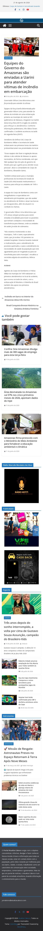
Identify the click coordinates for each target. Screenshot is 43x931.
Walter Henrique (27, 766)
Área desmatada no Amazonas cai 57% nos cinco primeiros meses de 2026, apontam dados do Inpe (21, 396)
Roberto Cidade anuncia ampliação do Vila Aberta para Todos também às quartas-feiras (28, 664)
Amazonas (8, 58)
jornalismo (25, 96)
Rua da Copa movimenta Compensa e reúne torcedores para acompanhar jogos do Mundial (28, 683)
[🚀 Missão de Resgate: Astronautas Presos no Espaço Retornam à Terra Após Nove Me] (21, 730)
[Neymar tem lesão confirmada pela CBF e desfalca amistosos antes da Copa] (9, 702)
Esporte (7, 618)
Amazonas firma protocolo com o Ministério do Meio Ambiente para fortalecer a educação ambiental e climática (21, 442)
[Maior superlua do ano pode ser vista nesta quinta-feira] (9, 821)
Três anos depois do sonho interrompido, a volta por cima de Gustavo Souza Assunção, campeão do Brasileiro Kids (21, 631)
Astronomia (9, 744)
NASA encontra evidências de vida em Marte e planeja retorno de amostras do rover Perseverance (29, 788)
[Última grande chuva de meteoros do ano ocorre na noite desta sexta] (9, 806)
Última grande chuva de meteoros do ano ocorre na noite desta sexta (29, 804)
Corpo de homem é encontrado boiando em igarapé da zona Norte (25, 7)
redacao (24, 644)
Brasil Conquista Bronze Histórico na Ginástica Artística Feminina (22, 307)
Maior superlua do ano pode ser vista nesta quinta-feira (27, 819)
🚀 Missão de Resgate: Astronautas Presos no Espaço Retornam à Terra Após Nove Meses (20, 755)
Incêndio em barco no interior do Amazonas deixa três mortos (19, 298)
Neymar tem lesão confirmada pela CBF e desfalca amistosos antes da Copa (28, 701)
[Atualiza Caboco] (21, 20)
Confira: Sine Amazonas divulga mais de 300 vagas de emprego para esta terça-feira (20, 351)
